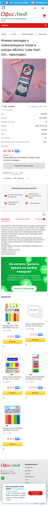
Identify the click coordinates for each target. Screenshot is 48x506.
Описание (5, 219)
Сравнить (8, 178)
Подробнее (4, 146)
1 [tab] (8, 323)
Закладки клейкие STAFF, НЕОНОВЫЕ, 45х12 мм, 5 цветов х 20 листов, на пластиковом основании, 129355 (11, 327)
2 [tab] (10, 323)
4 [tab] (35, 374)
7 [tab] (40, 374)
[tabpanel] (12, 312)
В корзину (12, 341)
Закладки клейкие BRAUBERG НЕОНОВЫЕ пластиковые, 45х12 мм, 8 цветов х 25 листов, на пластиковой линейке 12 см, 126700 (35, 378)
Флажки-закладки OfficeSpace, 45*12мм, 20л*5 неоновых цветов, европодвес (34, 325)
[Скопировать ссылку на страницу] (27, 178)
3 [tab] (12, 323)
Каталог (5, 25)
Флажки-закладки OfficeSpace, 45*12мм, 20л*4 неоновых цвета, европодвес (12, 378)
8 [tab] (18, 425)
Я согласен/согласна (35, 493)
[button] (3, 7)
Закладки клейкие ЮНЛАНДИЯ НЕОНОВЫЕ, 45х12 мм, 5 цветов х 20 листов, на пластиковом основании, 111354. (12, 429)
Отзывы (39, 219)
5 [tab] (15, 323)
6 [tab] (17, 323)
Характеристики (22, 219)
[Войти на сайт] (43, 7)
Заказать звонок (8, 471)
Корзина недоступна (24, 166)
